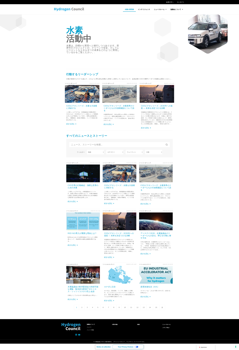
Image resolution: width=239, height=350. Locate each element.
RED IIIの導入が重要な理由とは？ (82, 233)
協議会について (175, 9)
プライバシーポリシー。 (119, 341)
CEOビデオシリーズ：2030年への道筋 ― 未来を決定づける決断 (157, 107)
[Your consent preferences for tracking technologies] (236, 347)
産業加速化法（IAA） (150, 287)
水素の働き (115, 324)
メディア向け (165, 327)
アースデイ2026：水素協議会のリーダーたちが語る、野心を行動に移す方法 (156, 235)
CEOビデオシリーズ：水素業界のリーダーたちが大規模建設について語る (119, 108)
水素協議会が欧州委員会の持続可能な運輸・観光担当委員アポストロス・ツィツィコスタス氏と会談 (83, 289)
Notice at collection (104, 347)
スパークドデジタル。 (139, 341)
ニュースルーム (159, 9)
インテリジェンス (144, 9)
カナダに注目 (110, 287)
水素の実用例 (129, 9)
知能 (138, 324)
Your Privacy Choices (125, 347)
